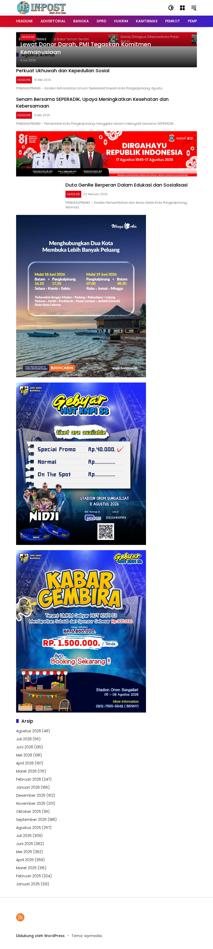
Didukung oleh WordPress (40, 935)
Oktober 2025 (28, 811)
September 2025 (31, 819)
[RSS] (20, 917)
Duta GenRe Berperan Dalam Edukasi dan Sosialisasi (126, 185)
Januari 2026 (28, 787)
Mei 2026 (24, 755)
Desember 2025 (30, 795)
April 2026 (25, 763)
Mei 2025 (24, 851)
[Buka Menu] (182, 8)
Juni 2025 (24, 843)
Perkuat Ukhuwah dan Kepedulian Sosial (62, 70)
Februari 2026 (28, 779)
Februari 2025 (28, 876)
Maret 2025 (26, 868)
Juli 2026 (24, 739)
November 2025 (30, 803)
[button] (171, 8)
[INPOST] (42, 7)
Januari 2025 (28, 884)
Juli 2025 (24, 835)
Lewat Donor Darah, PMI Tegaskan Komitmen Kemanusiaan (85, 48)
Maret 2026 (26, 771)
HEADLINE (28, 37)
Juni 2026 (24, 747)
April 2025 (25, 859)
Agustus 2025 (28, 827)
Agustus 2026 (28, 731)
